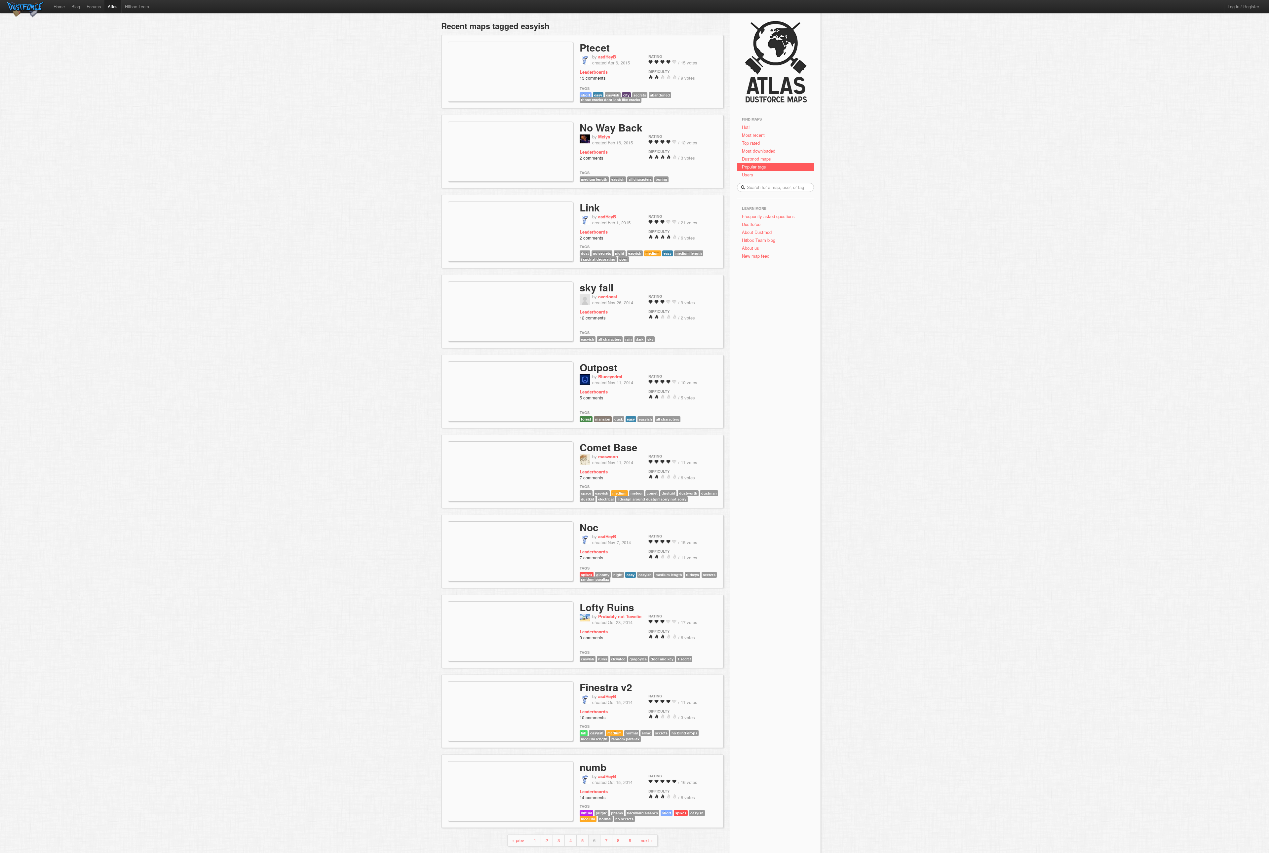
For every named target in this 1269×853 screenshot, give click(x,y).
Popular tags (754, 167)
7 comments (591, 477)
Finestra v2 (606, 687)
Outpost (598, 367)
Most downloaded (758, 151)
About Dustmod (757, 232)
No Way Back (611, 127)
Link (590, 207)
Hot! (746, 127)
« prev (518, 840)
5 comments (591, 397)
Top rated (751, 143)
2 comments (591, 158)
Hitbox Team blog (758, 240)
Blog (75, 6)
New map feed (757, 256)
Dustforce (751, 224)
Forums (94, 6)
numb (593, 767)
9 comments (591, 637)
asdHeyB (607, 57)
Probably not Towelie (619, 616)
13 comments (593, 78)
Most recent (753, 135)
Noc (589, 527)
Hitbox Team (137, 6)
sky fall (596, 287)
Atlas (113, 6)
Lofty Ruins (607, 607)
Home (59, 6)
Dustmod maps (756, 159)
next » (647, 840)
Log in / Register (1243, 6)
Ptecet (595, 47)
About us (750, 248)
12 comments (593, 318)
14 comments (593, 797)
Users (747, 174)
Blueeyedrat (610, 376)
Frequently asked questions (768, 216)
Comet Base (608, 447)
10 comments (593, 717)
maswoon (608, 456)
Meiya (604, 136)
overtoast (607, 296)
